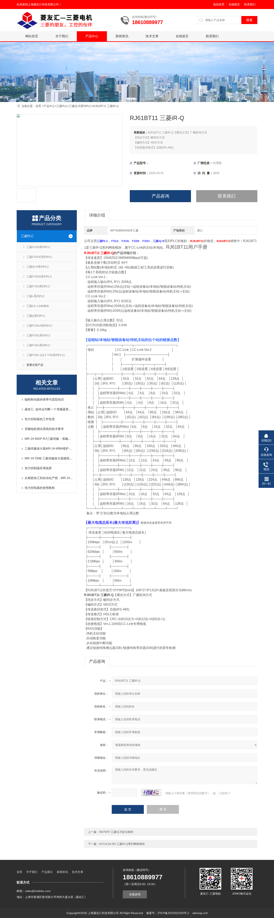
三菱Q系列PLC (35, 315)
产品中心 (91, 36)
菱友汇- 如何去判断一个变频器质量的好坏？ (49, 409)
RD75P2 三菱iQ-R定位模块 (116, 831)
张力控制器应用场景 (38, 468)
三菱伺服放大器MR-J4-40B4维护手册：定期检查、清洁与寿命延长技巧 (49, 448)
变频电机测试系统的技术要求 (44, 429)
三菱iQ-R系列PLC (80, 106)
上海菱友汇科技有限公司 (43, 4)
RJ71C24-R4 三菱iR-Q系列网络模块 (122, 843)
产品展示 (47, 872)
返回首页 (218, 4)
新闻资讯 (122, 36)
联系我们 (249, 4)
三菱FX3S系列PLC (38, 286)
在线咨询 (134, 894)
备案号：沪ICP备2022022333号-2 (167, 913)
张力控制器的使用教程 (40, 487)
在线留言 (234, 4)
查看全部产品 (34, 364)
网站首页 (31, 36)
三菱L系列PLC (35, 296)
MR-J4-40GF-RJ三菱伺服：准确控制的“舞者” (49, 438)
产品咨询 (160, 196)
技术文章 (152, 36)
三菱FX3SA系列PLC (39, 276)
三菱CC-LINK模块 (37, 306)
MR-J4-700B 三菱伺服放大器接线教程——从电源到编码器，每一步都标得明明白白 (49, 458)
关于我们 (61, 36)
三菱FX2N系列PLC (38, 247)
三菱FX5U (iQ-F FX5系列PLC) (45, 355)
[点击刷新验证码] (151, 792)
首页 (39, 106)
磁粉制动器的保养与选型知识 (44, 399)
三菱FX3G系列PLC (38, 335)
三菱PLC (61, 106)
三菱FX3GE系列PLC (39, 256)
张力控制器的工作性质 (40, 419)
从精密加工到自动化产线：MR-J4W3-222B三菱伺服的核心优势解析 (49, 478)
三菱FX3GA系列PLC (39, 325)
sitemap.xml (200, 913)
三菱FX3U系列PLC (38, 345)
